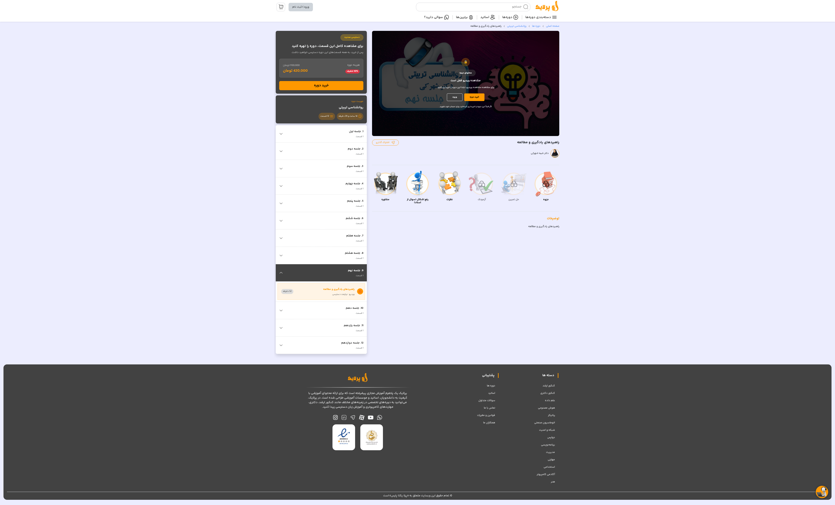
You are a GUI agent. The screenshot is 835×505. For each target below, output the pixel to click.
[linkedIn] (343, 418)
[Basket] (281, 7)
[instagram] (335, 418)
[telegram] (352, 418)
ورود (454, 97)
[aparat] (361, 418)
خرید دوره (474, 97)
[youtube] (370, 418)
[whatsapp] (379, 418)
